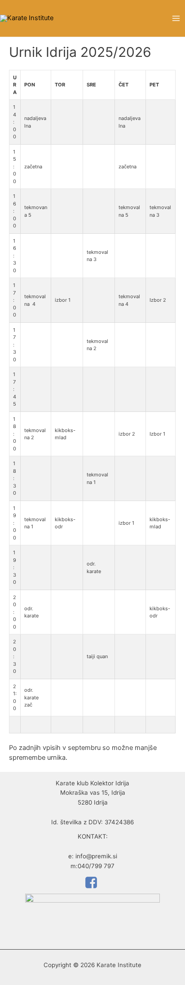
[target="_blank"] (92, 882)
